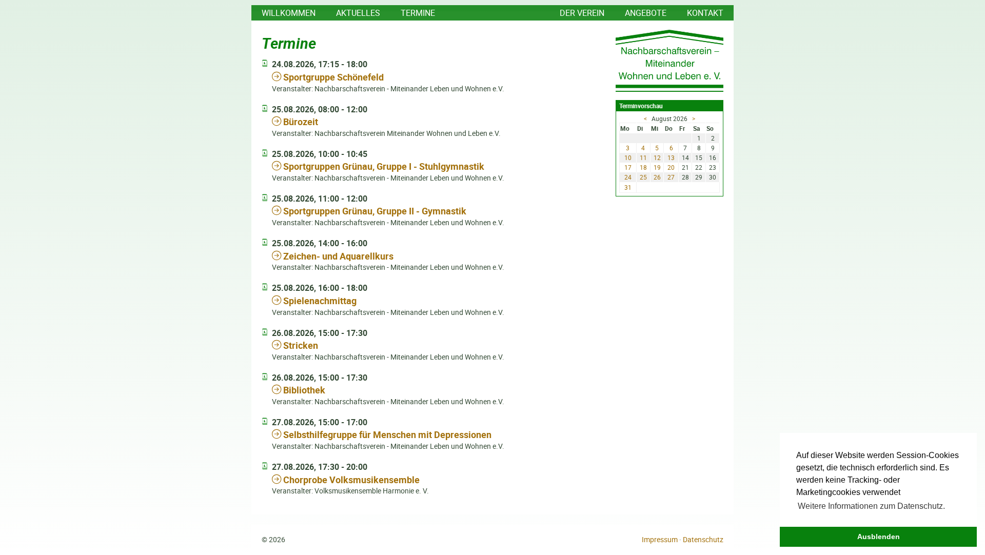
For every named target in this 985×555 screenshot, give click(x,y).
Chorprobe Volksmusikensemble (350, 479)
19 (657, 167)
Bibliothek (303, 390)
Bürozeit (299, 121)
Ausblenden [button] (878, 536)
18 (643, 167)
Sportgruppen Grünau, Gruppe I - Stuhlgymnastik (382, 166)
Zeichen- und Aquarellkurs (337, 256)
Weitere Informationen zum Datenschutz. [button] (871, 506)
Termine (418, 12)
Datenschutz (703, 539)
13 (671, 157)
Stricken (299, 345)
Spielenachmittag (319, 300)
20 (671, 167)
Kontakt (705, 12)
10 (628, 157)
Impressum (660, 539)
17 (628, 167)
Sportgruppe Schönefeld (332, 77)
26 (657, 177)
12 (657, 157)
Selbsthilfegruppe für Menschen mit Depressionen (386, 434)
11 (643, 157)
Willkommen (289, 12)
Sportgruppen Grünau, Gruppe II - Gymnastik (373, 211)
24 (628, 177)
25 (643, 177)
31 (628, 187)
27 (671, 177)
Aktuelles (358, 12)
